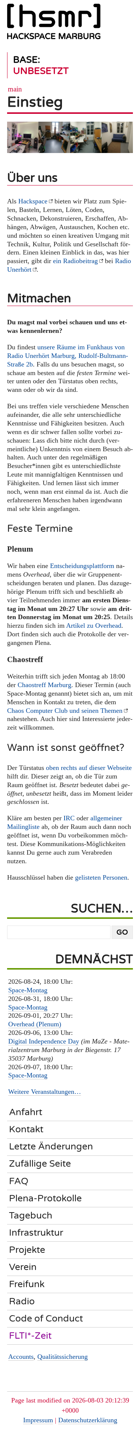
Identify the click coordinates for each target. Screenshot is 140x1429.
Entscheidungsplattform (82, 566)
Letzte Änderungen (51, 1146)
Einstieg (35, 102)
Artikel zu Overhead (93, 625)
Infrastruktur (36, 1232)
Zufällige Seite (40, 1163)
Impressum (38, 1420)
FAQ (18, 1181)
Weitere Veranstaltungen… (44, 1091)
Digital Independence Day (43, 1041)
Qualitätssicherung (62, 1356)
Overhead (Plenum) (34, 1024)
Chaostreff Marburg (44, 685)
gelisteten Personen (101, 877)
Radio (22, 1301)
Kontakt (26, 1129)
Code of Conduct (46, 1318)
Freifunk (26, 1284)
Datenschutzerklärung (87, 1420)
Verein (23, 1267)
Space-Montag (27, 990)
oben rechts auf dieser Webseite (89, 767)
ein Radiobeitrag (75, 261)
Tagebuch (30, 1215)
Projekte (27, 1249)
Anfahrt (25, 1112)
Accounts (21, 1356)
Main (15, 89)
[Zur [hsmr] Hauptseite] (53, 25)
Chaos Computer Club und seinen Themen (64, 710)
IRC (69, 818)
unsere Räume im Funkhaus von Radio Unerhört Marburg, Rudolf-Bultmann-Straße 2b (67, 355)
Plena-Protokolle (45, 1198)
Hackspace (32, 201)
